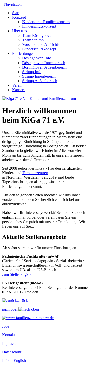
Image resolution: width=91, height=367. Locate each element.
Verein (17, 85)
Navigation (12, 4)
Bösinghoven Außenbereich (44, 67)
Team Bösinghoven (37, 35)
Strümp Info (31, 72)
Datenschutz (12, 352)
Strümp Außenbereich (39, 81)
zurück (22, 300)
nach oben (10, 309)
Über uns (19, 31)
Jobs (5, 326)
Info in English (14, 360)
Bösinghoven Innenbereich (43, 62)
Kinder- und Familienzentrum (46, 22)
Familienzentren (35, 173)
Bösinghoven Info (36, 58)
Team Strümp (33, 40)
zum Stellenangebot (17, 274)
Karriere (18, 90)
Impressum (10, 343)
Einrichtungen (23, 53)
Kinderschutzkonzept (39, 26)
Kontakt (8, 335)
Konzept (19, 17)
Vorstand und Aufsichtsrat (42, 44)
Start (15, 13)
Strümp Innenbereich (39, 76)
